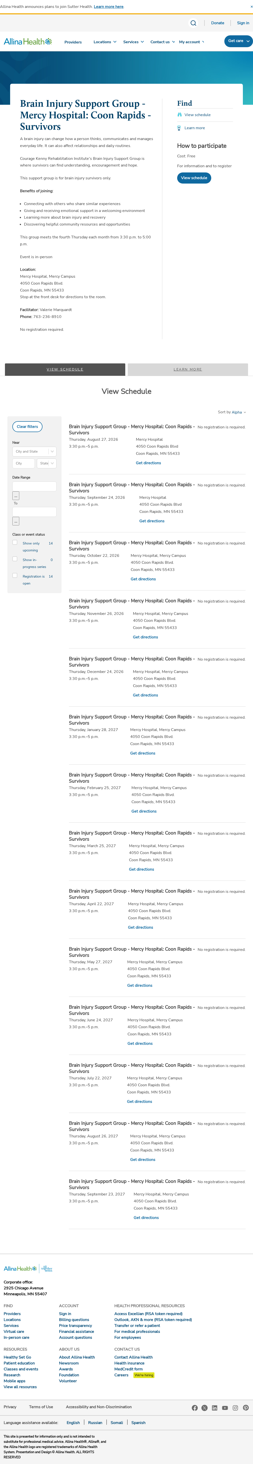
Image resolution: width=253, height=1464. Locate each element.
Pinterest (245, 1407)
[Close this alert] (252, 6)
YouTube (225, 1407)
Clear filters (27, 426)
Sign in (243, 23)
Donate (217, 23)
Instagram (235, 1407)
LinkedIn (214, 1407)
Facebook (195, 1408)
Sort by (224, 412)
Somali (117, 1422)
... (15, 495)
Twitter (204, 1408)
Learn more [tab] (188, 369)
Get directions (148, 463)
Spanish (138, 1422)
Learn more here (109, 6)
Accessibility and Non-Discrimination (99, 1407)
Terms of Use (41, 1407)
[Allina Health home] (28, 42)
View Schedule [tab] (65, 369)
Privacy (10, 1407)
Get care (235, 40)
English (73, 1422)
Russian (95, 1422)
